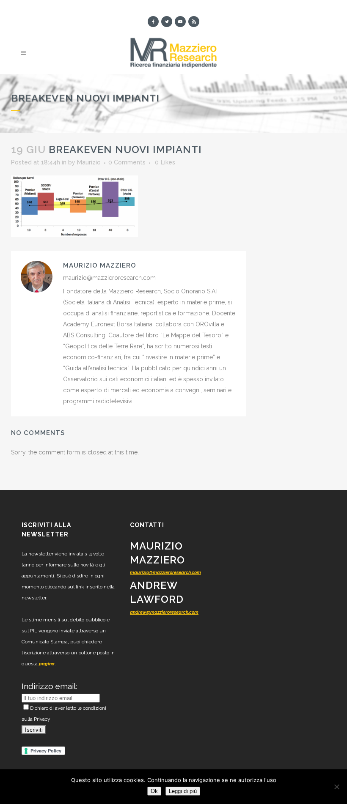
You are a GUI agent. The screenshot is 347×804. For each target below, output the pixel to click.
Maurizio (89, 162)
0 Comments (127, 162)
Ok (154, 791)
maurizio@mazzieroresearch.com (165, 572)
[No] (336, 786)
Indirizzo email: (49, 686)
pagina (47, 664)
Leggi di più (183, 791)
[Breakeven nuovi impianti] (74, 205)
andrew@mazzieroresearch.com (164, 612)
